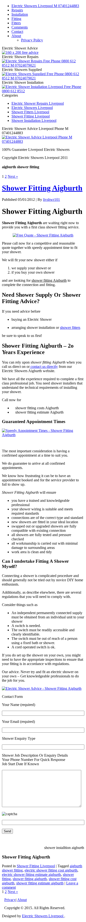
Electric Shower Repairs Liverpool (37, 103)
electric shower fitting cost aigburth (51, 870)
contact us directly (44, 367)
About (16, 36)
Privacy (10, 900)
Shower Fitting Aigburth (42, 188)
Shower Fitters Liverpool (30, 112)
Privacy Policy (32, 40)
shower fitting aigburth (30, 879)
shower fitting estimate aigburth (40, 883)
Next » (13, 176)
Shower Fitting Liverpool (30, 116)
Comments (19, 27)
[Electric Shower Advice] (20, 52)
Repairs (17, 10)
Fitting (16, 19)
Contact (17, 32)
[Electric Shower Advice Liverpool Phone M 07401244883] (43, 141)
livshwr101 (51, 199)
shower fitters (70, 327)
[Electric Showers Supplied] (43, 78)
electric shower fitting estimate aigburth (31, 875)
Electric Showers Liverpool (32, 108)
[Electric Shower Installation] (43, 91)
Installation (19, 14)
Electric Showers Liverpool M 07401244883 (45, 6)
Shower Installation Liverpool (33, 120)
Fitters (16, 23)
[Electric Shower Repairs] (43, 65)
